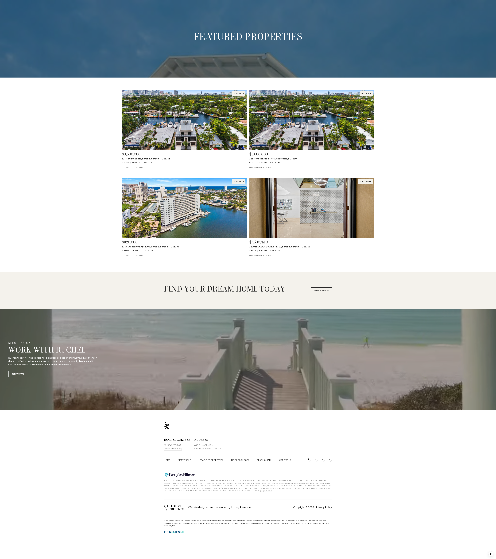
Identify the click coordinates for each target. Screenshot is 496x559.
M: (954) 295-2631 (173, 445)
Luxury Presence (241, 507)
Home (167, 460)
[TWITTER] (329, 459)
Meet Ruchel (185, 460)
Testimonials (264, 460)
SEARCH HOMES (321, 290)
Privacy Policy (324, 507)
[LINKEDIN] (322, 459)
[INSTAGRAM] (315, 459)
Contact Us (285, 460)
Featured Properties (211, 460)
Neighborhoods (240, 460)
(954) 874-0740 (266, 491)
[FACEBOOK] (308, 459)
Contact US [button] (17, 374)
